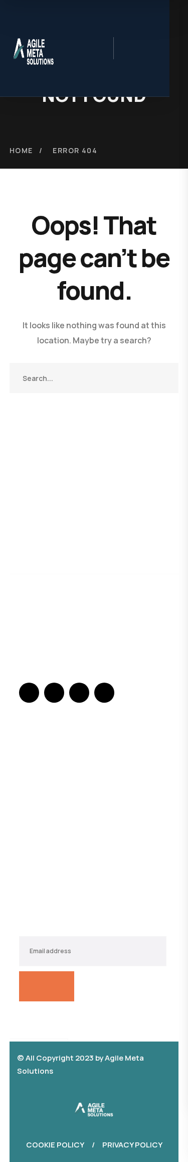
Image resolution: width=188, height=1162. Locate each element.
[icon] (29, 693)
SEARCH (163, 378)
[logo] (94, 1107)
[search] (129, 50)
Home (21, 150)
